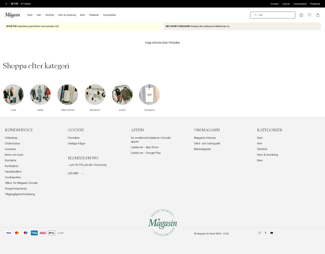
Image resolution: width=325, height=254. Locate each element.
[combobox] (272, 15)
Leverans (10, 149)
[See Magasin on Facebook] (265, 233)
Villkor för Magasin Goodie (21, 183)
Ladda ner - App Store (145, 147)
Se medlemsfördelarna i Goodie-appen (151, 140)
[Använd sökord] (256, 15)
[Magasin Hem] (12, 15)
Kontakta (10, 160)
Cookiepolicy (13, 177)
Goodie (274, 4)
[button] (301, 15)
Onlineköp (11, 138)
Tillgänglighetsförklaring (20, 194)
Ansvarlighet (300, 4)
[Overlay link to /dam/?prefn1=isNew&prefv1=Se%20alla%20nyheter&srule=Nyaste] (83, 26)
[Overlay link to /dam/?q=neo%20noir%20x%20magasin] (242, 26)
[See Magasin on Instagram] (259, 233)
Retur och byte (14, 155)
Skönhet (262, 149)
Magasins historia (205, 138)
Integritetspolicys (16, 188)
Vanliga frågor (77, 143)
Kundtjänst (11, 166)
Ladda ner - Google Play (146, 153)
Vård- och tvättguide (207, 143)
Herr (259, 143)
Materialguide (202, 149)
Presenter (315, 4)
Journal (286, 4)
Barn (260, 160)
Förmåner (74, 138)
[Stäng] (222, 146)
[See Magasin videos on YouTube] (271, 233)
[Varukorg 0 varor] (318, 15)
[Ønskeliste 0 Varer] (309, 15)
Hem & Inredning (267, 155)
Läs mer (73, 173)
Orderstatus (12, 143)
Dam (260, 138)
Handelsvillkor (13, 172)
